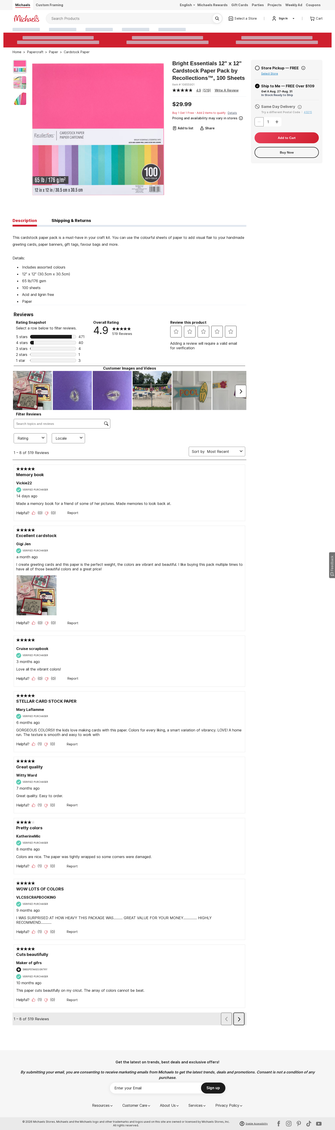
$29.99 (182, 104)
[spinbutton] (268, 121)
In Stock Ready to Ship (277, 95)
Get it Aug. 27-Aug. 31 (276, 91)
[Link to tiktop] (308, 1123)
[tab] (25, 221)
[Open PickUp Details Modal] (303, 68)
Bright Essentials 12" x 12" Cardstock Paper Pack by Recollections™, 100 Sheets (208, 70)
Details (232, 113)
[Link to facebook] (278, 1123)
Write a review (227, 90)
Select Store (269, 73)
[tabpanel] (129, 266)
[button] (208, 117)
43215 (308, 112)
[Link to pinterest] (298, 1123)
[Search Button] (217, 18)
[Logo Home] (26, 18)
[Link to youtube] (318, 1123)
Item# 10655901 (183, 84)
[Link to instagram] (288, 1123)
